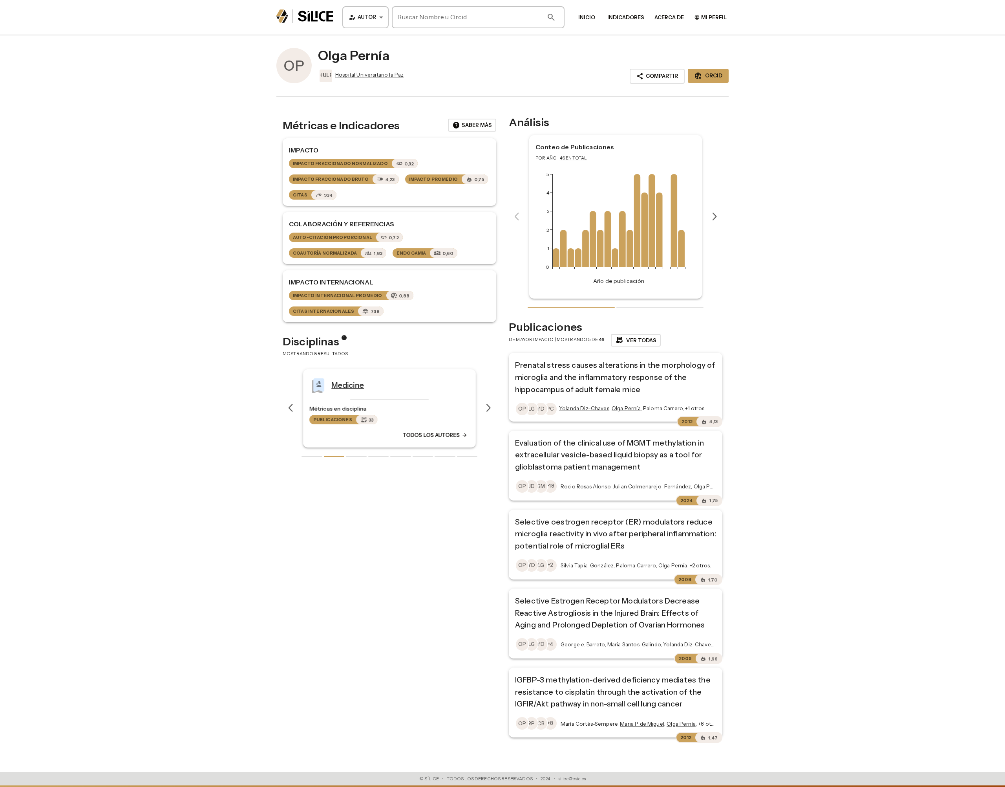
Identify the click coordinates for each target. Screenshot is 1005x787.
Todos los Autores (435, 435)
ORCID (708, 76)
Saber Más (472, 125)
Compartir (657, 76)
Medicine (347, 384)
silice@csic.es (572, 778)
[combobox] (365, 17)
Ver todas (635, 340)
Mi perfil (710, 17)
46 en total (573, 158)
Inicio (586, 17)
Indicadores (625, 17)
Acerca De (669, 17)
